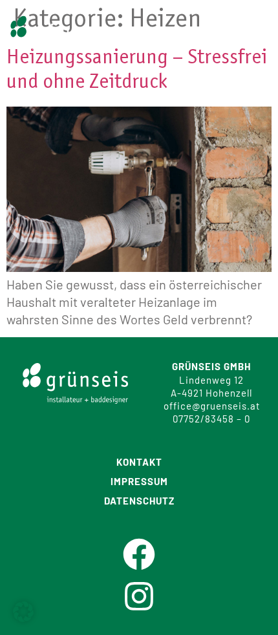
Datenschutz (139, 501)
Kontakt (139, 462)
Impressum (139, 481)
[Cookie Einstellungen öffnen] (23, 617)
